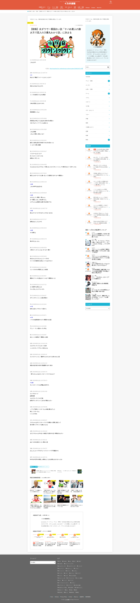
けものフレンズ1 (62, 566)
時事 (87, 135)
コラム (87, 97)
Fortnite (64, 561)
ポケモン (73, 582)
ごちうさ (80, 566)
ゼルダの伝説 (73, 575)
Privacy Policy (63, 596)
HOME (30, 11)
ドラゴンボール (71, 578)
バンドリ (65, 580)
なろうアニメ (61, 568)
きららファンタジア (69, 563)
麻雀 (78, 592)
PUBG (79, 561)
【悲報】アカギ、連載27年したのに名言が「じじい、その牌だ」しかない (101, 297)
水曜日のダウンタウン (44, 466)
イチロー (77, 568)
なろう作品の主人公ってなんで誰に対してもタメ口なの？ (101, 264)
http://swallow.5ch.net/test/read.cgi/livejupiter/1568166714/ (66, 68)
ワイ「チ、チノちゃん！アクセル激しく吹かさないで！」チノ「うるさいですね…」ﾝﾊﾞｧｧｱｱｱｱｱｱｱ (101, 243)
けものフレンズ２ (71, 566)
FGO (60, 561)
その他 (87, 106)
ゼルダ (66, 575)
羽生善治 (60, 592)
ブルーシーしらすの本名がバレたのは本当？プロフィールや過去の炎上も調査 (101, 258)
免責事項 (82, 596)
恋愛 (87, 131)
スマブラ (78, 573)
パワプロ (71, 580)
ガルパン (68, 570)
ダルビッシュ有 (62, 578)
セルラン (60, 575)
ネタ (60, 580)
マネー (87, 114)
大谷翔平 (71, 587)
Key (70, 561)
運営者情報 (88, 596)
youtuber (60, 563)
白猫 (71, 590)
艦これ (66, 592)
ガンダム (75, 570)
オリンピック (61, 570)
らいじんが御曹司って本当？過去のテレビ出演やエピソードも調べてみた (101, 235)
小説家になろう (90, 127)
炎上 (67, 590)
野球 (87, 139)
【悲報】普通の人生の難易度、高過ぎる (101, 284)
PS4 (74, 561)
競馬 (76, 590)
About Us (99, 7)
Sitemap (88, 7)
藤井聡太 (72, 592)
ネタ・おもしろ (90, 110)
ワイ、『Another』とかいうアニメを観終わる (100, 277)
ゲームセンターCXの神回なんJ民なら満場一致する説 (100, 290)
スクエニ (72, 573)
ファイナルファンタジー (64, 582)
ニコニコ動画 (79, 578)
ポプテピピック (62, 585)
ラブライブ (70, 585)
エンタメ (88, 85)
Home (51, 596)
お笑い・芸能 (35, 11)
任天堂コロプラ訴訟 (63, 587)
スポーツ (88, 101)
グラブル (60, 573)
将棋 (87, 123)
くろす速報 (67, 599)
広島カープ (61, 590)
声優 (87, 118)
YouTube (88, 76)
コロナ (66, 573)
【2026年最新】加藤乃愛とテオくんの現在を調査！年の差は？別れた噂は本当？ (101, 271)
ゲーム (87, 93)
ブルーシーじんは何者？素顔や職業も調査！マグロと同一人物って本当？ (101, 251)
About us (76, 596)
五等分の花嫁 (77, 585)
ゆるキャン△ (69, 568)
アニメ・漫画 (89, 80)
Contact (93, 7)
